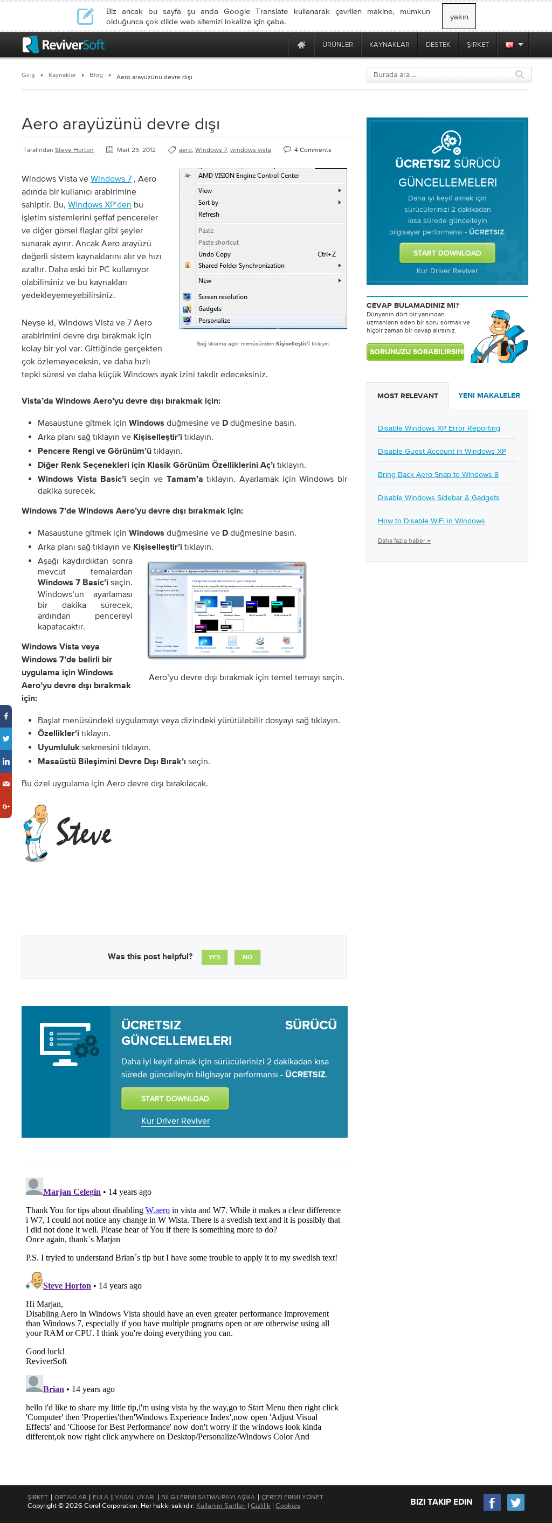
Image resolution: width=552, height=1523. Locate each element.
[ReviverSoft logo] (64, 44)
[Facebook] (493, 1509)
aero (185, 150)
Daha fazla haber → (404, 540)
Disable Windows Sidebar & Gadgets (439, 497)
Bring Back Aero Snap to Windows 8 (438, 474)
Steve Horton (74, 150)
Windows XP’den (100, 204)
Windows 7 (211, 150)
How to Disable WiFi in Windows (431, 520)
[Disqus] (183, 1308)
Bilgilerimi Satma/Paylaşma (208, 1497)
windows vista (250, 150)
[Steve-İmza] (69, 865)
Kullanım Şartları (221, 1505)
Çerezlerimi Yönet (292, 1497)
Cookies (287, 1505)
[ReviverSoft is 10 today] (277, 44)
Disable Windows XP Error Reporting (439, 428)
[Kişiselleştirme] (227, 663)
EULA (100, 1497)
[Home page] (301, 44)
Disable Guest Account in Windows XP (442, 451)
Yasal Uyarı (135, 1497)
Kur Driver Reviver (175, 1120)
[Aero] (263, 331)
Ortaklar (70, 1497)
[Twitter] (516, 1509)
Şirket (37, 1497)
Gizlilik (261, 1505)
